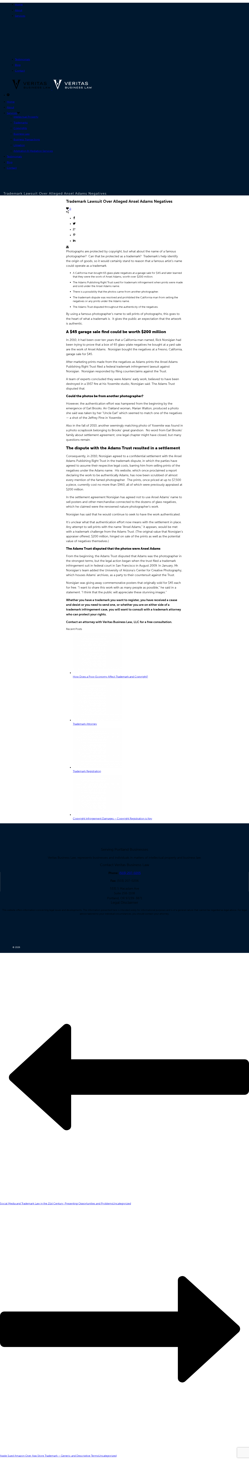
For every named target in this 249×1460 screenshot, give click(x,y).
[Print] (67, 247)
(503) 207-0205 (130, 873)
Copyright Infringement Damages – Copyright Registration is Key (112, 818)
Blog (17, 65)
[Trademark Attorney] (97, 720)
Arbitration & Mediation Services (33, 151)
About (18, 10)
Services (20, 15)
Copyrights (20, 128)
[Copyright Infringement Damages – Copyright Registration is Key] (97, 814)
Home (19, 4)
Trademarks (21, 122)
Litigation (19, 145)
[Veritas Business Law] (52, 89)
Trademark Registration (87, 771)
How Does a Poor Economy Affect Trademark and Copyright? (110, 676)
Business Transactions (27, 139)
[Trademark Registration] (97, 767)
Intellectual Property (26, 116)
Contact (20, 70)
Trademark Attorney (85, 724)
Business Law (22, 133)
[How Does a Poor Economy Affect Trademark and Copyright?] (97, 673)
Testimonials (22, 59)
